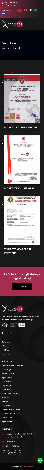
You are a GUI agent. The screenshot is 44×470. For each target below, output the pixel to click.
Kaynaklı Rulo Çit (8, 406)
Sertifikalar (6, 350)
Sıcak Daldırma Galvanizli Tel (12, 366)
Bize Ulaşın (6, 354)
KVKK (4, 346)
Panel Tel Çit (6, 370)
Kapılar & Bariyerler (9, 414)
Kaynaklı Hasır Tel (8, 382)
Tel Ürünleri (6, 390)
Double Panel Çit (8, 374)
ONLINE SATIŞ (8, 10)
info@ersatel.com (11, 5)
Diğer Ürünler (7, 422)
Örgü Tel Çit (6, 386)
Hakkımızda (6, 342)
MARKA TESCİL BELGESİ (19, 188)
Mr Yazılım (28, 467)
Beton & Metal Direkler (10, 394)
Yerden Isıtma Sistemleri (11, 410)
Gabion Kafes (7, 418)
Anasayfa (5, 48)
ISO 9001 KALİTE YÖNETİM (20, 127)
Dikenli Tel (5, 398)
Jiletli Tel (5, 402)
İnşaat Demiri (7, 378)
